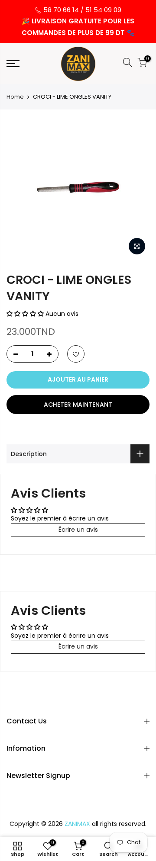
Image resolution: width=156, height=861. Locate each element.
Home (15, 97)
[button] (26, 313)
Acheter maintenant (78, 404)
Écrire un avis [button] (78, 529)
